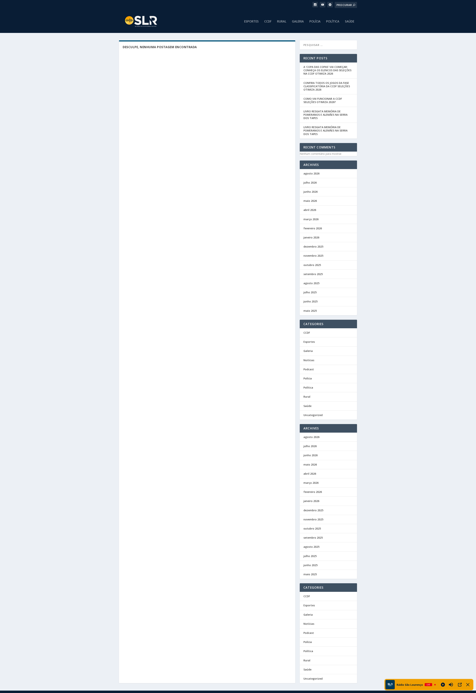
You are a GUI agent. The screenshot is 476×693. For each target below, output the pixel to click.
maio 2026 (310, 201)
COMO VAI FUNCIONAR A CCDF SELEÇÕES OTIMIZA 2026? (322, 100)
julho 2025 (310, 292)
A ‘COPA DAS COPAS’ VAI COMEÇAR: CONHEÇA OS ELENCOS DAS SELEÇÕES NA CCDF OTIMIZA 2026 (327, 70)
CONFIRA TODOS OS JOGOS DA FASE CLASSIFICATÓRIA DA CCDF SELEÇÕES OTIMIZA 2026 (326, 86)
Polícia (315, 21)
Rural (281, 21)
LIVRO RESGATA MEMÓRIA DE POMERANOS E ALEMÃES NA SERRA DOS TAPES (325, 115)
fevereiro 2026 (312, 228)
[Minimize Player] (467, 684)
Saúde (349, 21)
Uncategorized (313, 415)
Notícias (308, 360)
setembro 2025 (313, 274)
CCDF (267, 21)
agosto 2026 (311, 173)
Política (332, 21)
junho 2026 (310, 191)
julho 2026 (310, 182)
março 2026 (311, 219)
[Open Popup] (459, 684)
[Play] (443, 684)
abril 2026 (309, 210)
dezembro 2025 (313, 246)
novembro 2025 (313, 255)
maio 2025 (310, 310)
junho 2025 (310, 301)
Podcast (308, 369)
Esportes (251, 21)
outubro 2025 (312, 265)
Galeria (298, 21)
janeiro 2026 (311, 237)
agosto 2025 (311, 283)
